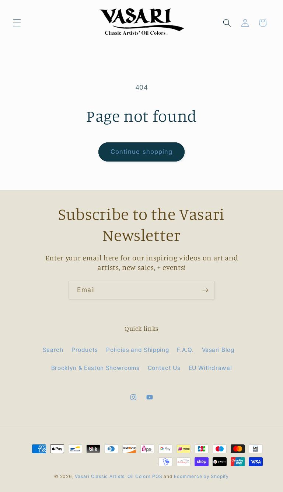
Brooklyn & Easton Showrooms (95, 367)
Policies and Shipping (137, 349)
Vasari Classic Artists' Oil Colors (112, 476)
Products (84, 349)
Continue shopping (142, 151)
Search (53, 349)
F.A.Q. (185, 349)
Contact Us (164, 367)
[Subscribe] (205, 290)
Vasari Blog (218, 349)
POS (157, 476)
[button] (17, 23)
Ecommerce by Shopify (201, 476)
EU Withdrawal (210, 367)
